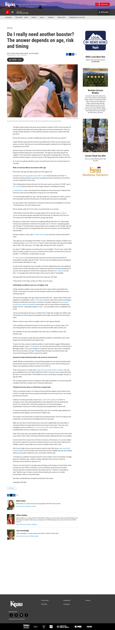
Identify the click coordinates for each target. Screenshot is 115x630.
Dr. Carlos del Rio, (18, 258)
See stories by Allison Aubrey (26, 524)
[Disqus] (57, 572)
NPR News (10, 28)
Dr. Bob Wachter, (18, 190)
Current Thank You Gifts (95, 156)
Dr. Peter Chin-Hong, (40, 234)
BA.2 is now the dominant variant (42, 427)
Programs (19, 17)
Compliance (61, 17)
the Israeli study (60, 271)
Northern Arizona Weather (95, 91)
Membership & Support (77, 17)
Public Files (44, 604)
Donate (105, 4)
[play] (7, 12)
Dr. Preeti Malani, (34, 346)
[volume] (12, 12)
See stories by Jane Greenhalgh (27, 536)
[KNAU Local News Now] (95, 40)
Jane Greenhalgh (33, 53)
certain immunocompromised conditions (50, 370)
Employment (66, 600)
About (42, 17)
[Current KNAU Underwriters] (95, 171)
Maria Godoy (15, 53)
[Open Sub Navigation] (13, 17)
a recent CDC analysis (49, 400)
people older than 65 (31, 243)
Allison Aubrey (24, 53)
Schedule (8, 17)
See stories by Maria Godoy (26, 506)
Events (33, 17)
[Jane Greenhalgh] (11, 535)
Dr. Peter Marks (39, 300)
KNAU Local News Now (95, 57)
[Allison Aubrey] (11, 519)
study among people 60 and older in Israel (33, 176)
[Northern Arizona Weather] (95, 77)
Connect (51, 17)
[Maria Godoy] (11, 505)
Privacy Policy (45, 600)
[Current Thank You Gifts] (95, 135)
